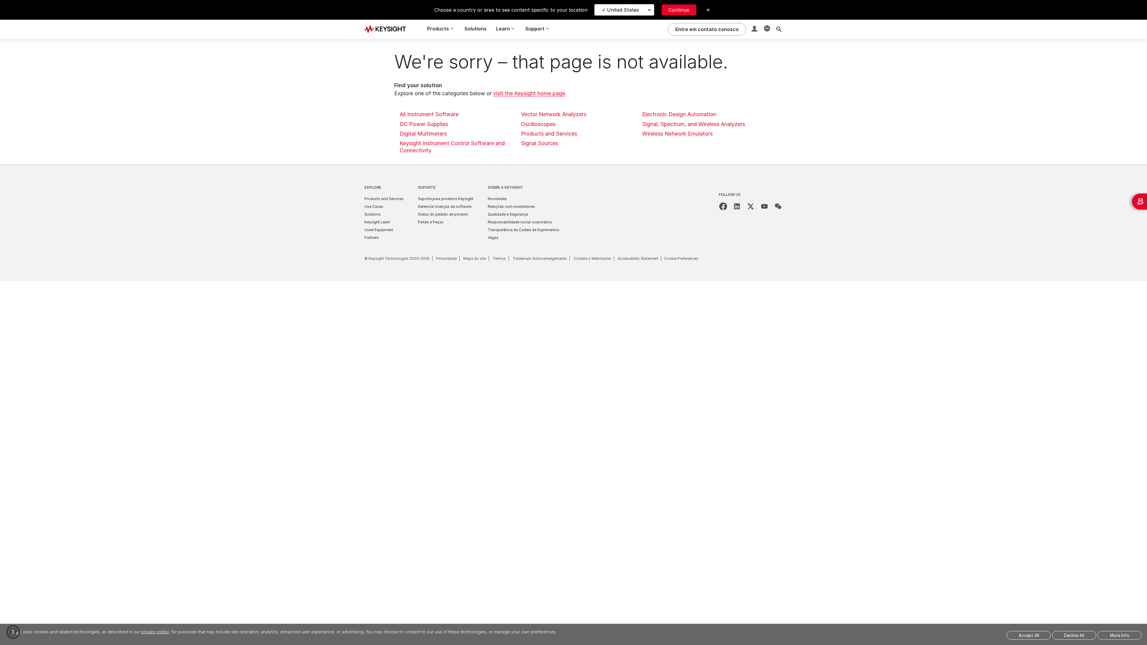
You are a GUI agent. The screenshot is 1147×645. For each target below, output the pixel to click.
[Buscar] (779, 29)
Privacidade (446, 258)
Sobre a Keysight (505, 187)
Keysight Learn (377, 222)
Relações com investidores (511, 206)
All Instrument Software (429, 114)
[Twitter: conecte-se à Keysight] (750, 206)
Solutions (475, 29)
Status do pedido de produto (443, 214)
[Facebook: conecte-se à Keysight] (723, 206)
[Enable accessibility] (13, 632)
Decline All (1074, 635)
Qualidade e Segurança (508, 214)
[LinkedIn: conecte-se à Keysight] (736, 206)
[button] (755, 29)
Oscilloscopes (538, 124)
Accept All (1029, 635)
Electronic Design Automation (679, 114)
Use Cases (373, 206)
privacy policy (155, 631)
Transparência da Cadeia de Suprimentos (523, 230)
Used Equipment (378, 230)
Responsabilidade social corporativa (520, 222)
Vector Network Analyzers (553, 114)
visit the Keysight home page (529, 93)
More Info (1119, 635)
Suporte (427, 187)
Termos (499, 258)
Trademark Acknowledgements (540, 258)
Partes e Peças (431, 222)
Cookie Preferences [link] (681, 258)
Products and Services (549, 133)
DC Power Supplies (424, 124)
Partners (371, 237)
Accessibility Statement (638, 258)
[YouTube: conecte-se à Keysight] (764, 206)
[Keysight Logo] (387, 29)
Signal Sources (539, 143)
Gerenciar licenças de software (444, 206)
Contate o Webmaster (592, 258)
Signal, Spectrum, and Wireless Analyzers (693, 124)
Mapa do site (474, 258)
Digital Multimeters (423, 133)
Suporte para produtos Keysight (445, 198)
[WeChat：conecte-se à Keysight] (778, 206)
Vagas (493, 237)
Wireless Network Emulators (677, 133)
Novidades (497, 198)
